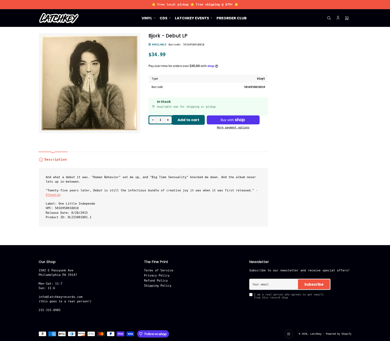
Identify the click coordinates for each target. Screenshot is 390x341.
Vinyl (147, 18)
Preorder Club (232, 18)
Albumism (53, 195)
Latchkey (316, 333)
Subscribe (314, 284)
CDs (163, 18)
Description (55, 159)
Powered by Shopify (338, 333)
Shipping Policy (157, 285)
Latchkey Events (192, 18)
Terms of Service (158, 270)
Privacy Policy (157, 275)
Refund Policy (156, 280)
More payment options (233, 127)
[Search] (329, 18)
